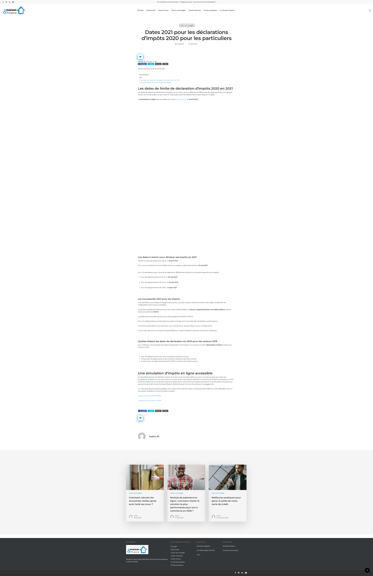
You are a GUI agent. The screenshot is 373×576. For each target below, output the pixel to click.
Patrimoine (150, 10)
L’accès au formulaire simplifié (149, 396)
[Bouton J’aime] (140, 56)
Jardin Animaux (195, 10)
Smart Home (163, 10)
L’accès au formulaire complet (149, 400)
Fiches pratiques (210, 10)
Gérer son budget (178, 10)
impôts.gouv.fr (181, 99)
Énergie (140, 10)
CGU (198, 555)
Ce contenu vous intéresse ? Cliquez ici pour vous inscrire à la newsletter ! (186, 2)
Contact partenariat (230, 550)
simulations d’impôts (146, 379)
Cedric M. (180, 44)
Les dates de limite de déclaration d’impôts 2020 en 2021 (160, 80)
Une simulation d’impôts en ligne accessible (156, 82)
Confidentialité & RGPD (206, 550)
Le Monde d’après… (228, 10)
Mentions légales (203, 546)
